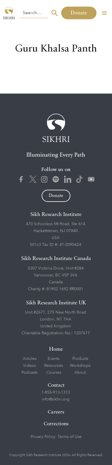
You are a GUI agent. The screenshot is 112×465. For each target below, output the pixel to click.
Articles (29, 358)
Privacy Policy (43, 436)
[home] (9, 13)
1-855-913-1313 (55, 392)
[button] (104, 13)
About (80, 372)
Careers (56, 412)
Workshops (80, 365)
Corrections (56, 424)
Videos (29, 365)
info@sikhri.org (55, 399)
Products (80, 358)
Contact (56, 385)
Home (56, 349)
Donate (79, 13)
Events (53, 358)
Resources (53, 365)
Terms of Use (70, 436)
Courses (53, 372)
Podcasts (29, 372)
